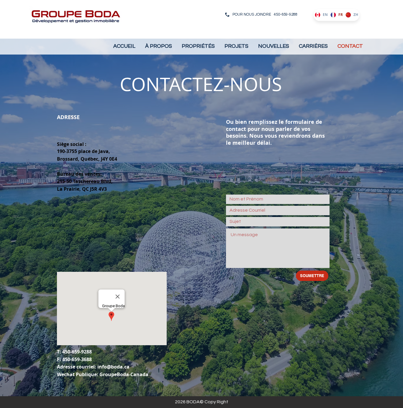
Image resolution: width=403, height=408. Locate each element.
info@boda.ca (113, 366)
